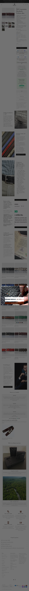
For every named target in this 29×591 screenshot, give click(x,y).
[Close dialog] (27, 286)
